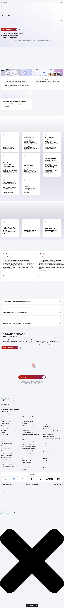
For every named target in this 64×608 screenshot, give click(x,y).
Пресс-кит (45, 467)
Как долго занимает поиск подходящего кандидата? (17, 301)
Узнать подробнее (8, 347)
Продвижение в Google (27, 421)
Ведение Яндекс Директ (6, 455)
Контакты (45, 462)
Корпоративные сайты (6, 425)
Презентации (46, 414)
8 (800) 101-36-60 (6, 405)
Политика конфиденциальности (32, 484)
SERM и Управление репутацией (29, 425)
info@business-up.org (7, 400)
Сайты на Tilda (4, 434)
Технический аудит (5, 445)
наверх (32, 474)
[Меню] (61, 2)
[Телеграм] (59, 2)
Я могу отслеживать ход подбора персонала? (15, 312)
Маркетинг (45, 422)
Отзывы (44, 465)
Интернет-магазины (6, 421)
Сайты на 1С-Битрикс (6, 432)
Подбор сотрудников (48, 434)
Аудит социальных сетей (28, 441)
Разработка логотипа (27, 460)
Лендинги (3, 419)
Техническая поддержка (7, 443)
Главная (2, 5)
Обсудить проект (7, 29)
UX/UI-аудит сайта (47, 424)
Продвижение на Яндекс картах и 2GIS (52, 438)
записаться (23, 377)
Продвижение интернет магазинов (30, 434)
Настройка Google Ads (6, 464)
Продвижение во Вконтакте (28, 448)
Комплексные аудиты (6, 423)
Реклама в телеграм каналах (7, 462)
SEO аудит (24, 423)
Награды (45, 458)
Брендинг (24, 456)
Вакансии (45, 460)
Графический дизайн (27, 464)
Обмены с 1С (4, 441)
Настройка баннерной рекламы (8, 466)
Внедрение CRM (46, 426)
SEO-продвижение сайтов (28, 414)
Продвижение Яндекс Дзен (49, 440)
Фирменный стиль (26, 462)
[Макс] (56, 2)
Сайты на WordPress (6, 436)
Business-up (6, 2)
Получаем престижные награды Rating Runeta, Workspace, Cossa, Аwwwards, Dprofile (32, 40)
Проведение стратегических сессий (52, 448)
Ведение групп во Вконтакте (28, 444)
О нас (44, 454)
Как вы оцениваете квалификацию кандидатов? (16, 307)
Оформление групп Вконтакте (29, 446)
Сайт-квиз (3, 430)
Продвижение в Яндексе (28, 419)
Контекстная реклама (6, 448)
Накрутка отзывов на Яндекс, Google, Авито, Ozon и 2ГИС (52, 431)
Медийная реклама (5, 459)
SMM (23, 437)
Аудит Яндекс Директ (6, 457)
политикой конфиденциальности (32, 383)
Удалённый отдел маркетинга (50, 443)
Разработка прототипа (6, 428)
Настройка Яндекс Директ (7, 453)
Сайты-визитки (4, 439)
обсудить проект (32, 605)
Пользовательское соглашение (56, 484)
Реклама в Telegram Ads (27, 450)
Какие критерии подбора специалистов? (14, 318)
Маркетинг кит (46, 419)
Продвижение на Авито (48, 436)
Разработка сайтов (6, 414)
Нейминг (24, 469)
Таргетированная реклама (28, 453)
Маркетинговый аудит (48, 428)
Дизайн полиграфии (27, 467)
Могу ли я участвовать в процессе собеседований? (17, 323)
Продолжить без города (6, 513)
